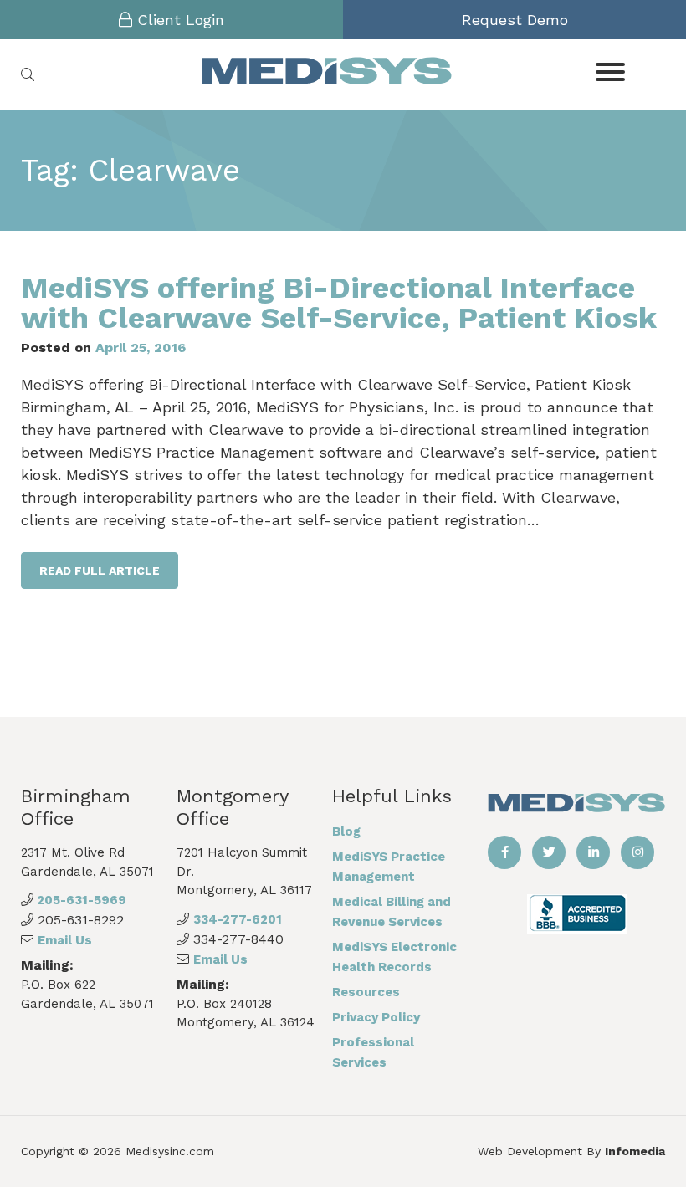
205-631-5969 (79, 900)
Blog (346, 831)
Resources (366, 992)
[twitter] (549, 852)
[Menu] (610, 71)
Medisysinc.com (169, 1151)
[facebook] (504, 852)
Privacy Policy (376, 1017)
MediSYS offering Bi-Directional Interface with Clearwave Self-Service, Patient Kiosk (339, 302)
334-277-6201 (237, 919)
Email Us (65, 940)
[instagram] (637, 852)
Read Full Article (99, 570)
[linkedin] (593, 852)
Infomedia (635, 1151)
